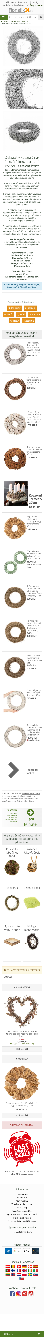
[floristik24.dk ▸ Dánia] (30, 1267)
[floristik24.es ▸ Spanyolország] (35, 1267)
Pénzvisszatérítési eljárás (22, 1204)
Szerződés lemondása (22, 1211)
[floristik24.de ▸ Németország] (24, 1267)
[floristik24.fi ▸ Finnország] (13, 1271)
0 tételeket (8, 1334)
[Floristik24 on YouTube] (31, 1294)
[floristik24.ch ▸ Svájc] (19, 1267)
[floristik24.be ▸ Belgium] (13, 1267)
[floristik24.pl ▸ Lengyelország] (24, 1275)
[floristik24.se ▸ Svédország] (30, 1275)
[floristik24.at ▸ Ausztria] (8, 1267)
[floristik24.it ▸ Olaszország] (35, 1271)
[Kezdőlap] (1, 21)
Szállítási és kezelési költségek (22, 1221)
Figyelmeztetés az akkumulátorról (22, 1214)
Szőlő (22, 314)
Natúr (9, 314)
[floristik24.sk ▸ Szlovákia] (35, 1275)
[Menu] (4, 17)
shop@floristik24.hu (23, 1232)
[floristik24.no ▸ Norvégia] (13, 1275)
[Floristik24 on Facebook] (12, 1294)
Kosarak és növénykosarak (12, 21)
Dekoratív (16, 308)
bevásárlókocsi (21, 5)
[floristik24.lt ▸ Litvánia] (8, 1275)
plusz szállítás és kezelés (31, 794)
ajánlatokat (23, 987)
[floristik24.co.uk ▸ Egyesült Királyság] (24, 1271)
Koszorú (31, 308)
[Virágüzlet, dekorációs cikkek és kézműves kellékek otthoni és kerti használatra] (22, 10)
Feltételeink (22, 1197)
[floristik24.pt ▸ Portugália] (8, 1271)
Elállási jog (22, 1207)
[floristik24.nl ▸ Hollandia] (19, 1275)
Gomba (8, 977)
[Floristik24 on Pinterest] (25, 1294)
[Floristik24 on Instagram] (19, 1294)
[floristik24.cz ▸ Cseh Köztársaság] (22, 1279)
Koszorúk (25, 21)
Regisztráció (36, 5)
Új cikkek (23, 1059)
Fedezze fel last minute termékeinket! (22, 1172)
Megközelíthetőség (22, 1218)
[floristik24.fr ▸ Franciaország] (19, 1271)
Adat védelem (22, 1201)
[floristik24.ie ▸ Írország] (30, 1271)
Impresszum (22, 1194)
